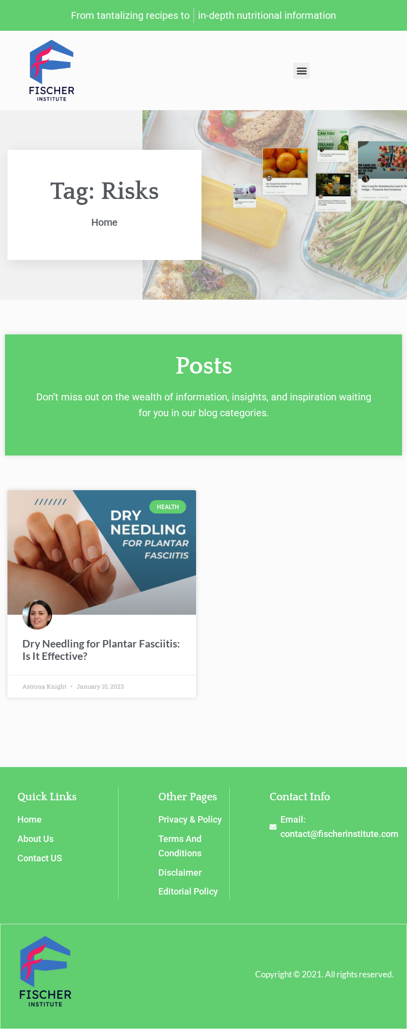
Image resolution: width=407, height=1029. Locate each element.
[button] (301, 71)
